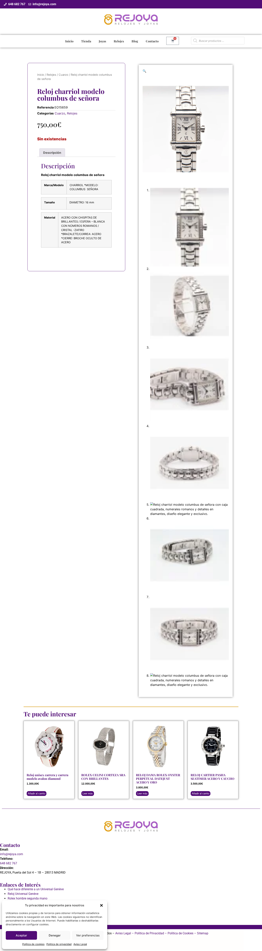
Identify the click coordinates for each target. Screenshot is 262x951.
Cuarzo (63, 74)
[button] (101, 905)
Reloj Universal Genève (23, 894)
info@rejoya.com (11, 854)
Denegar (55, 935)
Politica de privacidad (59, 944)
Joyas (102, 41)
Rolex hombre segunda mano (27, 898)
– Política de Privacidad (147, 933)
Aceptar (21, 935)
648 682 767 (8, 863)
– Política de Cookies (178, 933)
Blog (135, 41)
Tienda (86, 41)
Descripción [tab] (52, 153)
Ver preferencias (88, 935)
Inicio (69, 41)
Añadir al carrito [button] (36, 793)
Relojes (119, 41)
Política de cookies (33, 944)
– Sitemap (200, 933)
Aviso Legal (80, 944)
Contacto (152, 41)
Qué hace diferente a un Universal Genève (36, 889)
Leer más (87, 793)
